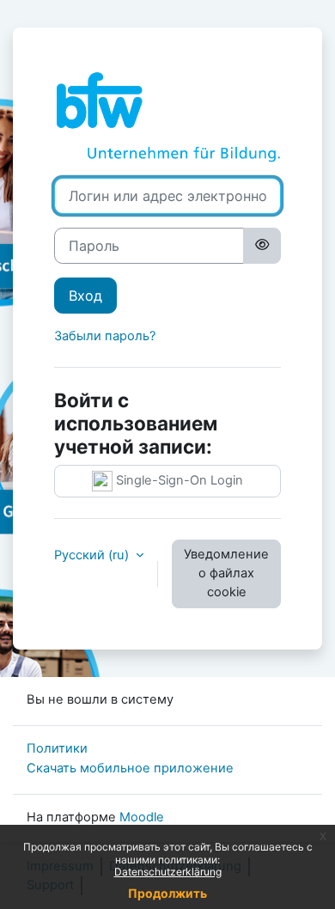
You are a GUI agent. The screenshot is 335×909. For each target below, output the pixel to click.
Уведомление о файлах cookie (226, 573)
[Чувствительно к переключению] (262, 246)
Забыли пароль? (104, 336)
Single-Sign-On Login (178, 480)
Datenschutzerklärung (168, 871)
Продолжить (167, 893)
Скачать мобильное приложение (130, 768)
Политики (57, 748)
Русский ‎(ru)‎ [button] (93, 555)
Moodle (141, 817)
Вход (85, 295)
